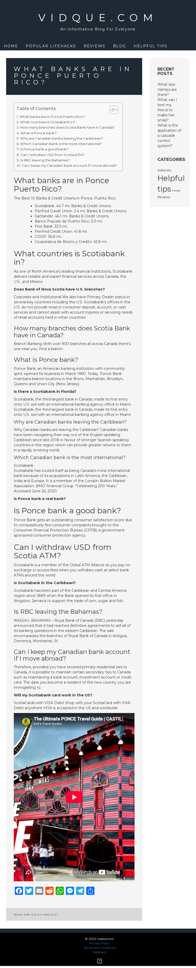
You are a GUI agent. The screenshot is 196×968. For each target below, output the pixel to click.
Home (11, 46)
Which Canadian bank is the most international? (61, 144)
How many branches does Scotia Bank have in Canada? (67, 127)
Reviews (94, 46)
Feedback (99, 952)
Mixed (176, 190)
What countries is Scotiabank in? (47, 122)
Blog (119, 46)
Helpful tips (150, 46)
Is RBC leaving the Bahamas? (45, 160)
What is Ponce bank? (38, 133)
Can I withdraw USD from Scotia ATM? (52, 155)
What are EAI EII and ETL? (36, 914)
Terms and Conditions (100, 948)
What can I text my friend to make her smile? (167, 110)
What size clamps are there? (167, 89)
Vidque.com (98, 17)
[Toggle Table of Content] (111, 109)
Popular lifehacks (51, 46)
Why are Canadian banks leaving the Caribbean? (61, 138)
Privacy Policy (99, 943)
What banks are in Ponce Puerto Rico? (52, 117)
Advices (164, 170)
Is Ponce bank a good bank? (44, 149)
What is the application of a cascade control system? (169, 135)
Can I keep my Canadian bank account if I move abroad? (69, 165)
